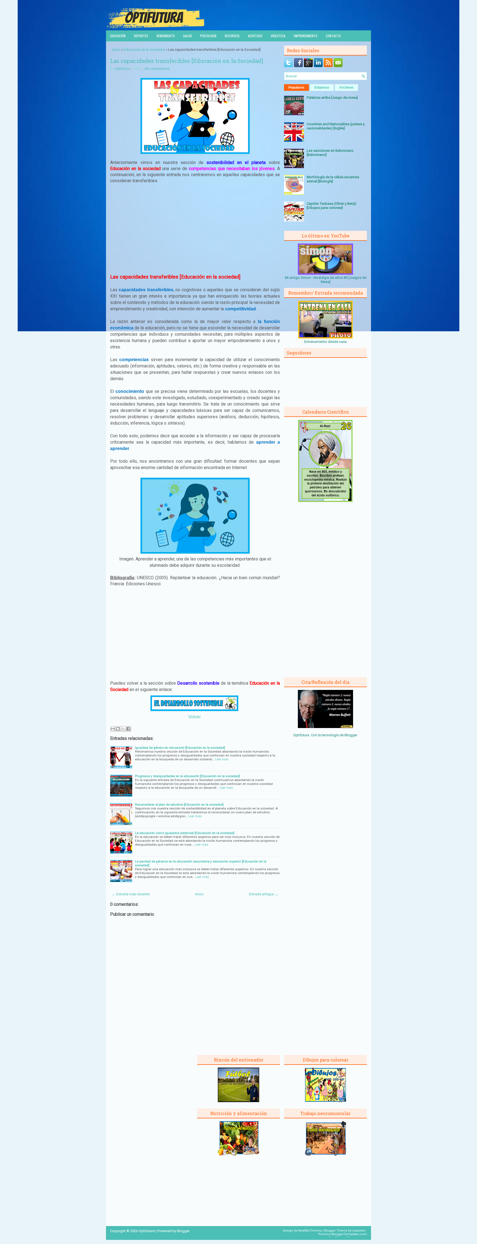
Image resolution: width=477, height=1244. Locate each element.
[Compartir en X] (123, 729)
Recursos (232, 35)
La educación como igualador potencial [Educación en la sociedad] (184, 833)
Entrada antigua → (263, 894)
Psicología (208, 35)
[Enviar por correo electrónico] (112, 729)
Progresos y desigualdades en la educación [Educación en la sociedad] (187, 776)
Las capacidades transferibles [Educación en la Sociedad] (186, 60)
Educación (118, 35)
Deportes (141, 35)
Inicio (116, 49)
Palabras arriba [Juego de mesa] (332, 98)
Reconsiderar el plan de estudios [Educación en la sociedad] (179, 804)
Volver (194, 716)
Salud (187, 35)
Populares (296, 87)
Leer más (222, 759)
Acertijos (255, 35)
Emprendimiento (305, 35)
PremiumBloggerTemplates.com (342, 1234)
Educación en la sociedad (144, 49)
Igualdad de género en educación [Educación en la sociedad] (180, 748)
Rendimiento (166, 35)
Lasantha (358, 1230)
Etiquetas (321, 87)
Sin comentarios (157, 69)
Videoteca (278, 35)
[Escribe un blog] (118, 729)
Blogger (350, 735)
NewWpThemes (310, 1230)
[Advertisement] (195, 229)
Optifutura (122, 69)
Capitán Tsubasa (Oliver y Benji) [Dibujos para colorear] (331, 206)
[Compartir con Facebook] (128, 729)
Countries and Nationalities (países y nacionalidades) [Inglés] (336, 126)
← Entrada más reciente (131, 894)
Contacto (333, 35)
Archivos (346, 87)
